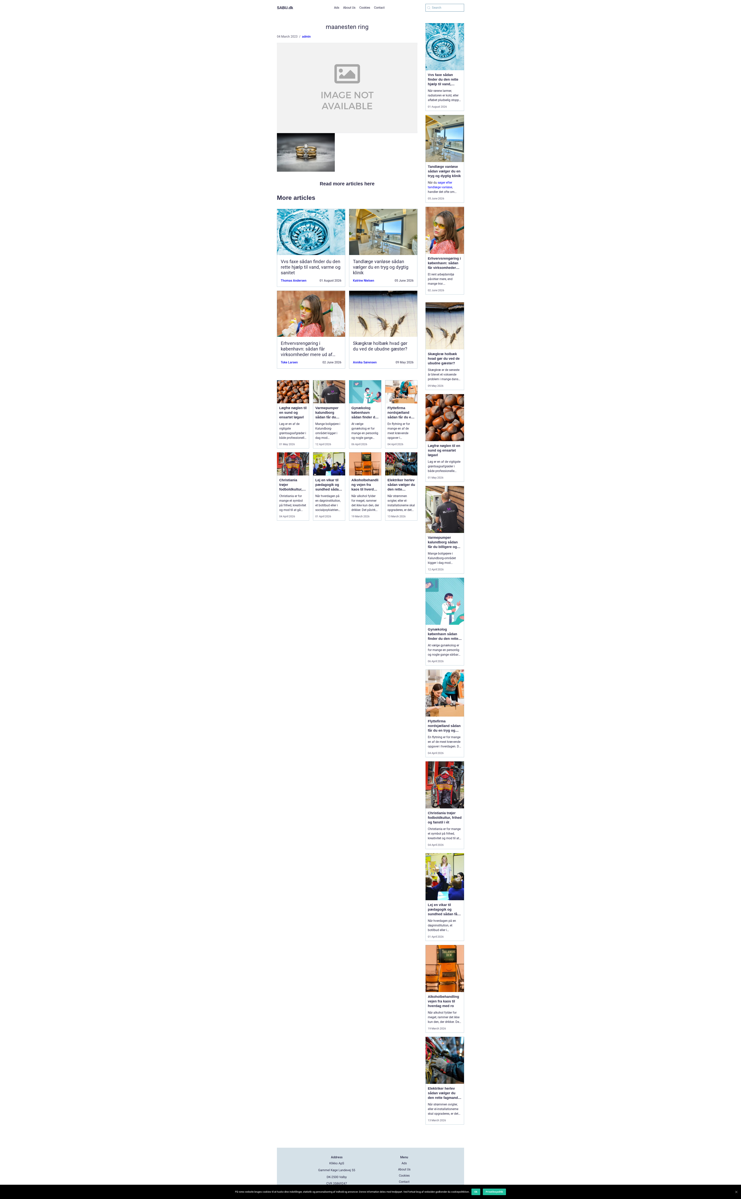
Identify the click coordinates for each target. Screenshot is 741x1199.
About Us (349, 7)
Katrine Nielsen (363, 280)
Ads (336, 7)
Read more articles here (347, 183)
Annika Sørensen (365, 362)
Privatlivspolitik (494, 1191)
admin (306, 36)
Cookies (364, 7)
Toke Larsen (289, 362)
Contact (379, 7)
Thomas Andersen (293, 280)
